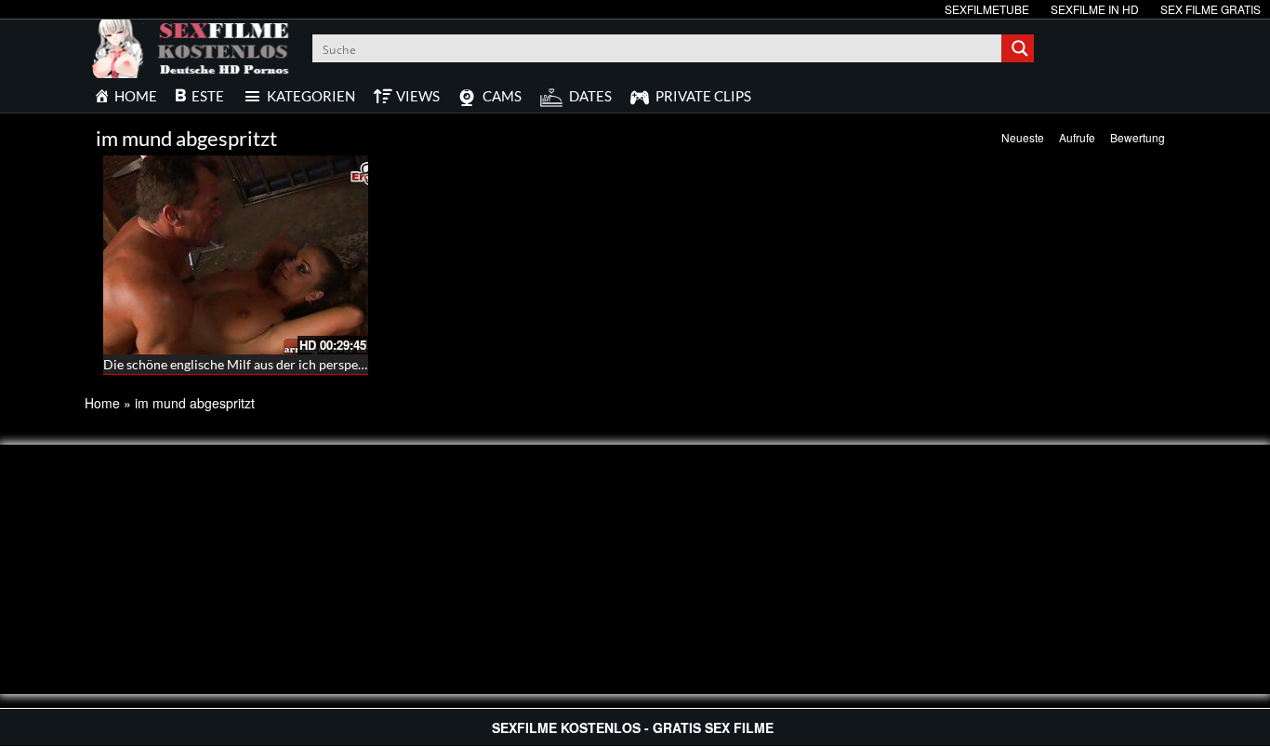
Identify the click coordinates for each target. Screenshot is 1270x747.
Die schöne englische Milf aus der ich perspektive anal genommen (291, 364)
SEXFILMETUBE (987, 9)
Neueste (1022, 137)
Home (102, 403)
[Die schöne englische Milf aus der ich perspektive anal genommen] (235, 254)
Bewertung (1137, 137)
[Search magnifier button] (1020, 48)
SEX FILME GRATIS (1210, 9)
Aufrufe (1077, 137)
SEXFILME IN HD (1095, 9)
